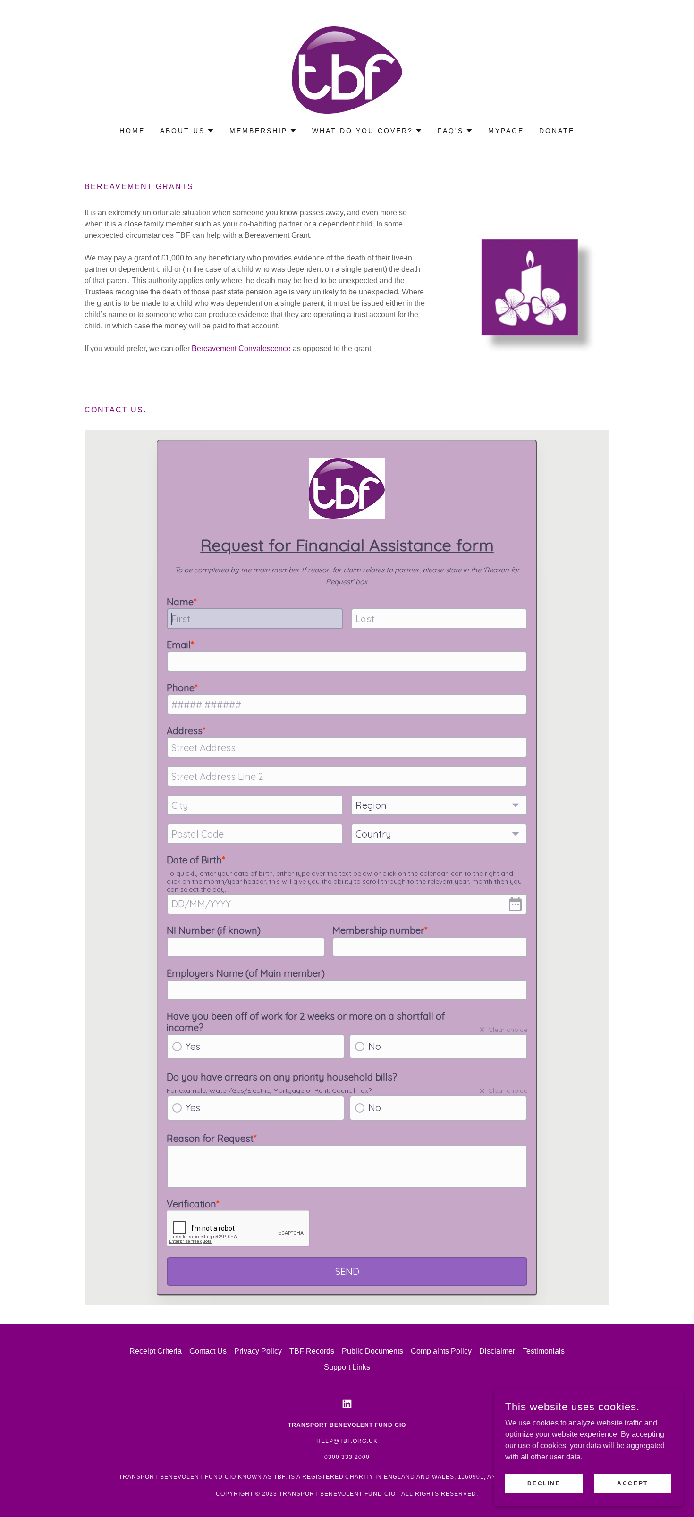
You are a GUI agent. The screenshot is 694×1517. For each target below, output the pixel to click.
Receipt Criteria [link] (155, 1351)
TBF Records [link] (311, 1351)
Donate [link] (557, 130)
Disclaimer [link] (497, 1351)
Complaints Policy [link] (441, 1351)
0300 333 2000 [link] (347, 1457)
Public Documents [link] (372, 1351)
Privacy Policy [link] (258, 1351)
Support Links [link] (347, 1367)
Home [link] (132, 130)
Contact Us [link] (208, 1351)
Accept (632, 1483)
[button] (187, 130)
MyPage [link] (506, 130)
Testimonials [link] (544, 1351)
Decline (544, 1483)
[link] (347, 70)
